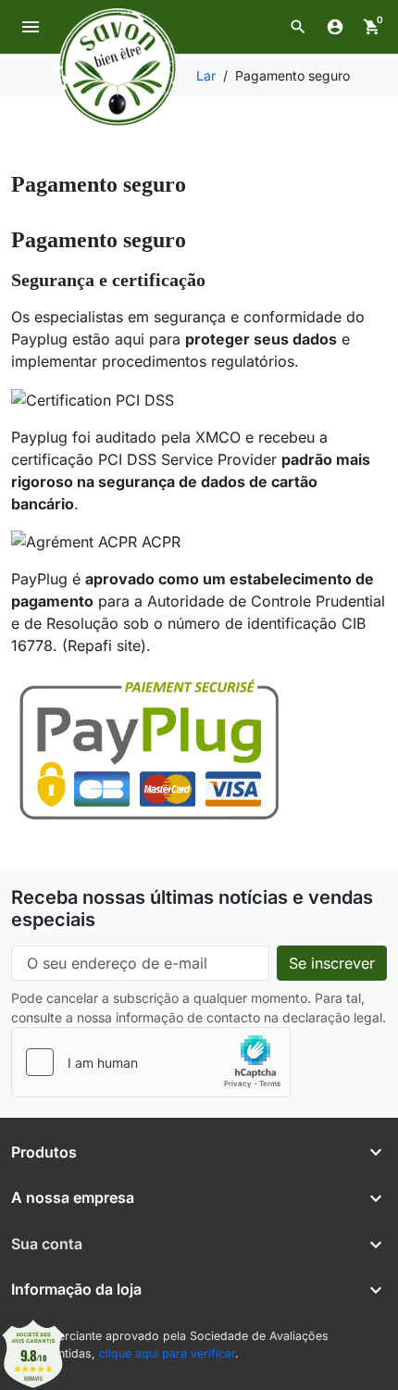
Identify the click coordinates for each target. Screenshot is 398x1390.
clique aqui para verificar (167, 1353)
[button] (298, 27)
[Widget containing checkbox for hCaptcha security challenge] (151, 1062)
